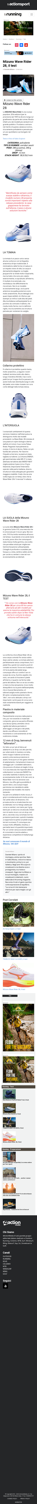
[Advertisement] (18, 1315)
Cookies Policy (12, 1499)
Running (18, 39)
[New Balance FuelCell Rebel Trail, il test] (18, 1094)
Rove (5, 1261)
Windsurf (7, 1269)
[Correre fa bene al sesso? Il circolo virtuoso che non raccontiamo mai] (18, 1188)
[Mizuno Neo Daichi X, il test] (18, 1108)
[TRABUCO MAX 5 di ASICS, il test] (18, 1122)
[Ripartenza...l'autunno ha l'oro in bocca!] (18, 1204)
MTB (4, 1266)
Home (5, 39)
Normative (18, 1502)
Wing (5, 1271)
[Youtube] (5, 1286)
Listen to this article (14, 100)
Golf (5, 1274)
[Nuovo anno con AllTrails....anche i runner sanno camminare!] (18, 1172)
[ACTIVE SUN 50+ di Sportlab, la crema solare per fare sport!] (18, 1157)
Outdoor (11, 39)
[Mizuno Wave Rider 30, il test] (18, 1136)
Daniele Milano (9, 69)
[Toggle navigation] (32, 14)
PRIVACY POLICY (25, 1499)
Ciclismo (7, 1264)
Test (24, 39)
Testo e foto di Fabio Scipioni (14, 138)
